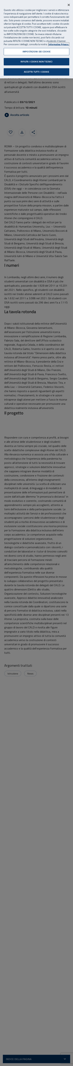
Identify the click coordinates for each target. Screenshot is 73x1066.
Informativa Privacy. (59, 44)
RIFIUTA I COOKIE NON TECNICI (37, 61)
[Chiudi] (69, 5)
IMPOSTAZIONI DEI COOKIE (36, 51)
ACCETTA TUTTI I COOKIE (36, 71)
